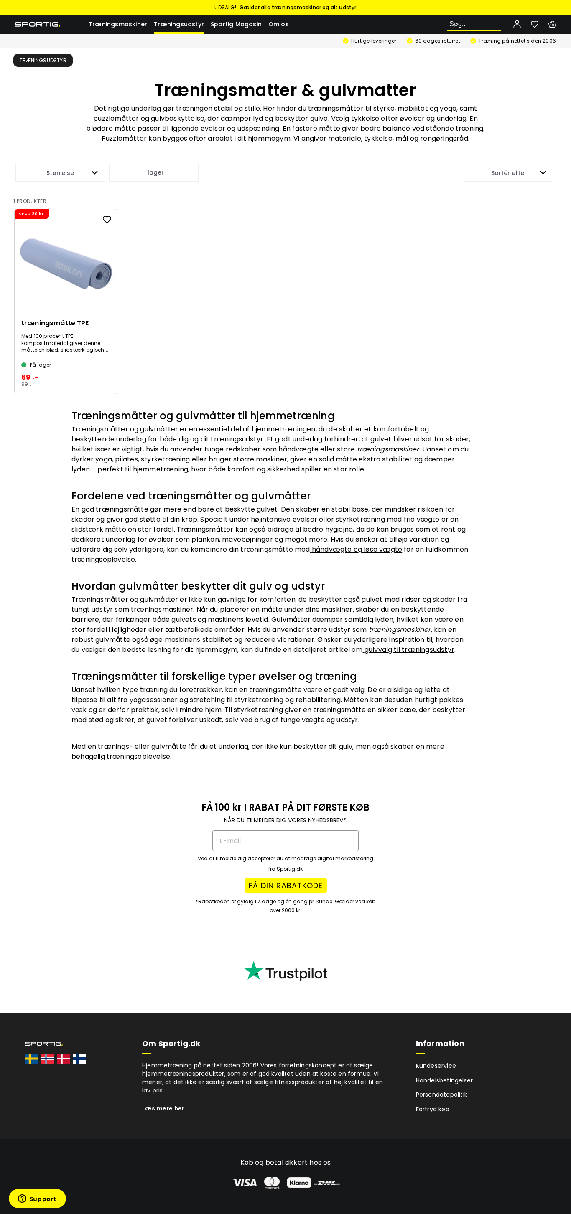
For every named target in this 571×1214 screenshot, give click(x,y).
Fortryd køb (432, 1109)
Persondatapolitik (441, 1094)
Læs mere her (163, 1108)
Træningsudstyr (179, 24)
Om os (278, 24)
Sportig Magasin (236, 24)
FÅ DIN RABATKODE (286, 885)
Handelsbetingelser (444, 1080)
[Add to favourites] (107, 219)
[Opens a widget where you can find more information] (37, 1199)
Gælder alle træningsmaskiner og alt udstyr (298, 7)
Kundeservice (436, 1066)
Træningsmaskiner (118, 24)
